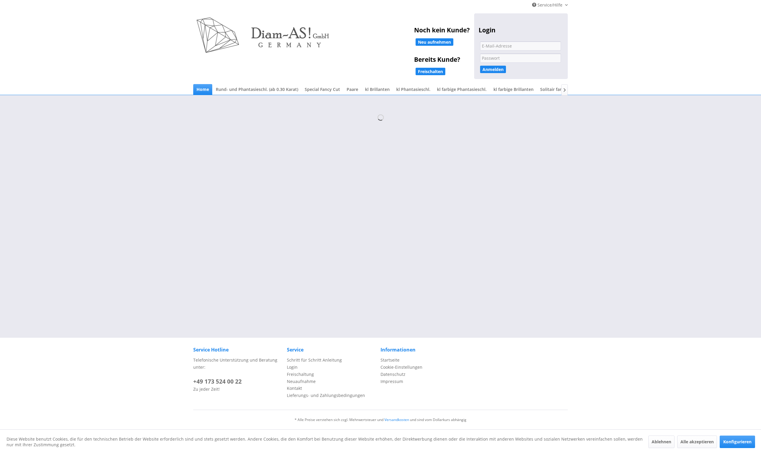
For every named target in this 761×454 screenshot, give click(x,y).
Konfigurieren (737, 441)
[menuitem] (202, 89)
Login (292, 367)
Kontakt (294, 388)
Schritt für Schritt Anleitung (314, 360)
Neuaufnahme (301, 381)
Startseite (390, 360)
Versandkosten (396, 419)
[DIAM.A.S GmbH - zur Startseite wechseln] (324, 39)
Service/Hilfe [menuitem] (550, 5)
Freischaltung (300, 374)
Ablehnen (661, 441)
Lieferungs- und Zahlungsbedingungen (326, 395)
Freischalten (430, 71)
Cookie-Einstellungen (401, 367)
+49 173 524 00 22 (217, 381)
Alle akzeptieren (697, 441)
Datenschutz (392, 374)
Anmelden (493, 69)
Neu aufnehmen (434, 42)
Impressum (391, 381)
